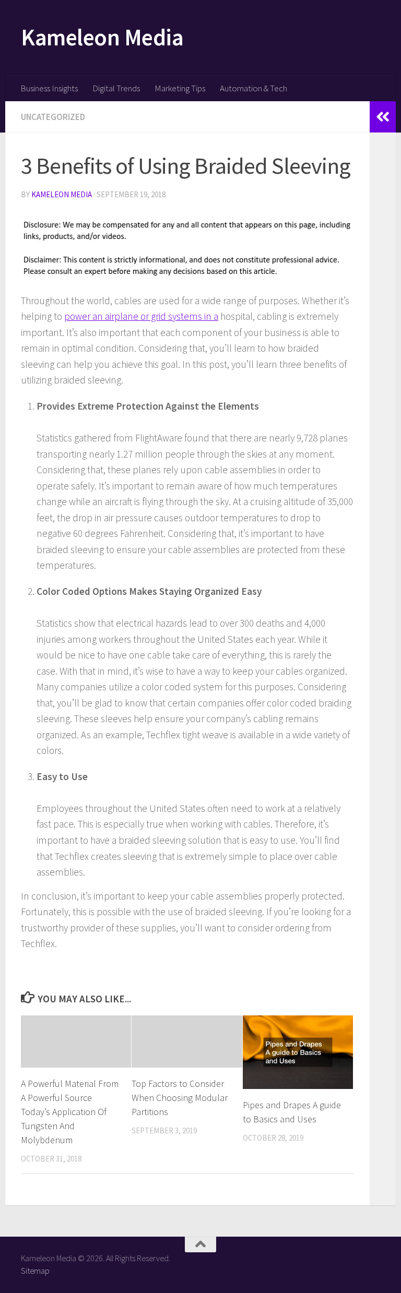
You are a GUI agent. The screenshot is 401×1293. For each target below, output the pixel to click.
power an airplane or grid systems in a (141, 316)
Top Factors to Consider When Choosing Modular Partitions (180, 1098)
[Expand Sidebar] (383, 117)
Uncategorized (53, 117)
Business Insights (49, 88)
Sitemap (35, 1270)
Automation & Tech (253, 88)
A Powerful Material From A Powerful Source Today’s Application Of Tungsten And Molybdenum (70, 1112)
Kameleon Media (102, 37)
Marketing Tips (180, 88)
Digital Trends (116, 88)
